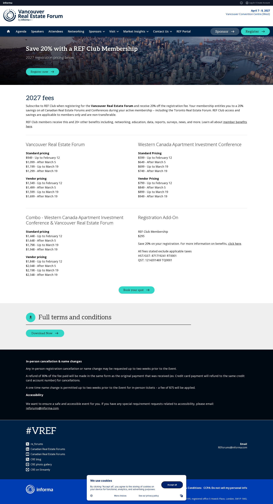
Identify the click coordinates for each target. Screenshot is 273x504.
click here (234, 244)
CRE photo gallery (41, 464)
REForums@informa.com (232, 447)
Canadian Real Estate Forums (48, 449)
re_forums (37, 444)
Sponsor (221, 31)
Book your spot (133, 290)
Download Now (41, 333)
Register (252, 31)
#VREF (41, 431)
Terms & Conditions (188, 488)
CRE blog (36, 459)
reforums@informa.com (42, 408)
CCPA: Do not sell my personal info (225, 488)
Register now (39, 71)
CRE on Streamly (40, 469)
